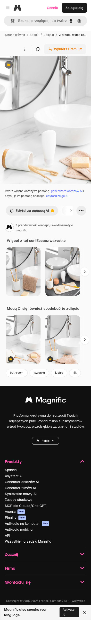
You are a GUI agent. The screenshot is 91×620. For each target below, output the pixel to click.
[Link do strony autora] (9, 228)
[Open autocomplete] (10, 21)
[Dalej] (71, 211)
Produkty (13, 461)
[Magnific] (45, 401)
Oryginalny (33, 65)
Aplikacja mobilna (19, 529)
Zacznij (11, 554)
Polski (45, 441)
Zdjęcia (49, 35)
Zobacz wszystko (51, 240)
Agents (14, 511)
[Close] (84, 612)
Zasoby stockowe (18, 499)
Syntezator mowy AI (21, 494)
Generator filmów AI (20, 488)
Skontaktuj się (18, 582)
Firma (10, 568)
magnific (21, 230)
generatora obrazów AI (67, 191)
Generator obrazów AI (22, 482)
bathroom (17, 373)
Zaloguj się (74, 8)
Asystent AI (14, 476)
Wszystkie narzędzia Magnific (28, 541)
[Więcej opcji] (25, 49)
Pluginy (15, 517)
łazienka (39, 373)
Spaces (11, 470)
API (7, 535)
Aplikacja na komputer (26, 523)
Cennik (52, 8)
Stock (34, 35)
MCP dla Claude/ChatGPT (25, 506)
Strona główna (15, 35)
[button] (45, 441)
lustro (59, 373)
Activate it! (68, 612)
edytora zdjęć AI (57, 196)
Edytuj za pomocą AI (29, 212)
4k (75, 373)
